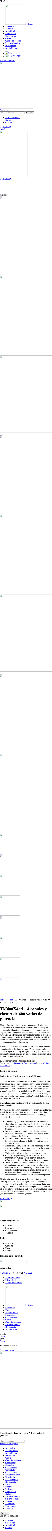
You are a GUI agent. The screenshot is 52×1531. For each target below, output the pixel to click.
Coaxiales (9, 1465)
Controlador (10, 1470)
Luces (7, 1484)
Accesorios (10, 1448)
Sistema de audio (12, 1499)
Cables (8, 1458)
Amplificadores (16, 1063)
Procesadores (10, 1491)
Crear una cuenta (7, 1350)
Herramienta (10, 1482)
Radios (8, 1494)
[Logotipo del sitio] (16, 108)
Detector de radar (12, 1475)
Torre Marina (10, 1506)
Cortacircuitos (11, 1472)
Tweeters (9, 1508)
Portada (3, 1000)
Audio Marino (30, 1063)
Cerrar (2, 1336)
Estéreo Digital (11, 1479)
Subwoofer (10, 1501)
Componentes (11, 1467)
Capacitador (10, 1462)
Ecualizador (10, 1477)
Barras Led (10, 1455)
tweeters (8, 1527)
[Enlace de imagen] (18, 1203)
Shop (11, 1000)
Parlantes (9, 1489)
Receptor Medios (12, 1496)
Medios (8, 1487)
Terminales (10, 1503)
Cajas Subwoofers (13, 1460)
